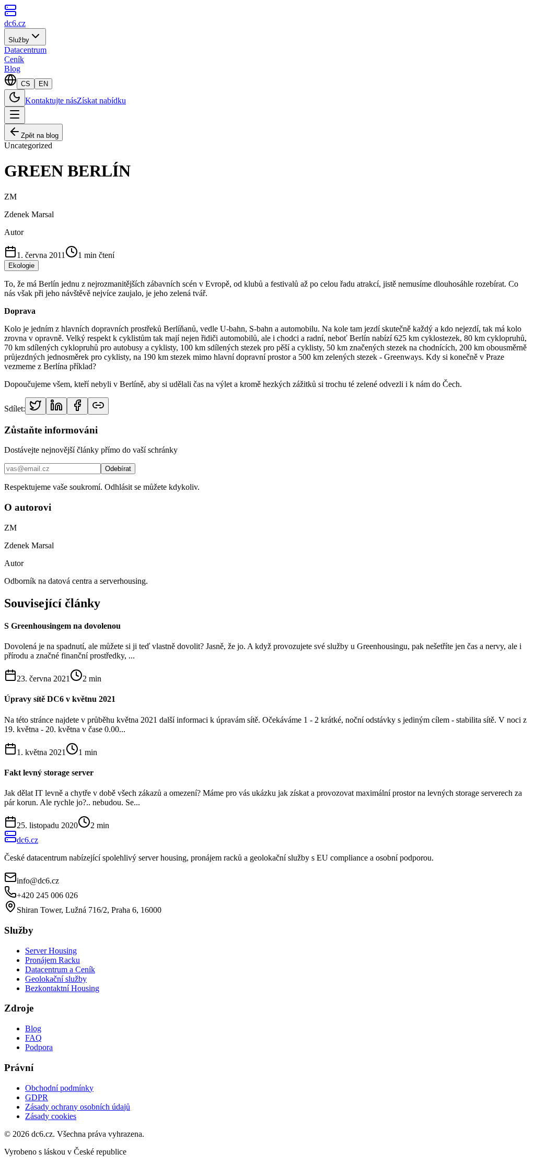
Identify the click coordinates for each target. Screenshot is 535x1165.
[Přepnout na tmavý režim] (14, 98)
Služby (18, 40)
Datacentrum (25, 49)
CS (25, 84)
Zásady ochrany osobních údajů (77, 1106)
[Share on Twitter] (35, 406)
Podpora (39, 1047)
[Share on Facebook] (77, 406)
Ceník (14, 59)
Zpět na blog (40, 135)
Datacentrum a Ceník (60, 969)
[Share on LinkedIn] (56, 406)
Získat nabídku (101, 100)
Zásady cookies (50, 1116)
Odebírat (118, 469)
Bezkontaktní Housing (62, 988)
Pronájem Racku (52, 960)
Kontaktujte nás (51, 100)
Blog (12, 68)
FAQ (33, 1037)
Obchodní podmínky (59, 1088)
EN (43, 84)
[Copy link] (98, 406)
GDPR (36, 1097)
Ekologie (21, 265)
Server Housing (51, 950)
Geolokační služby (56, 978)
